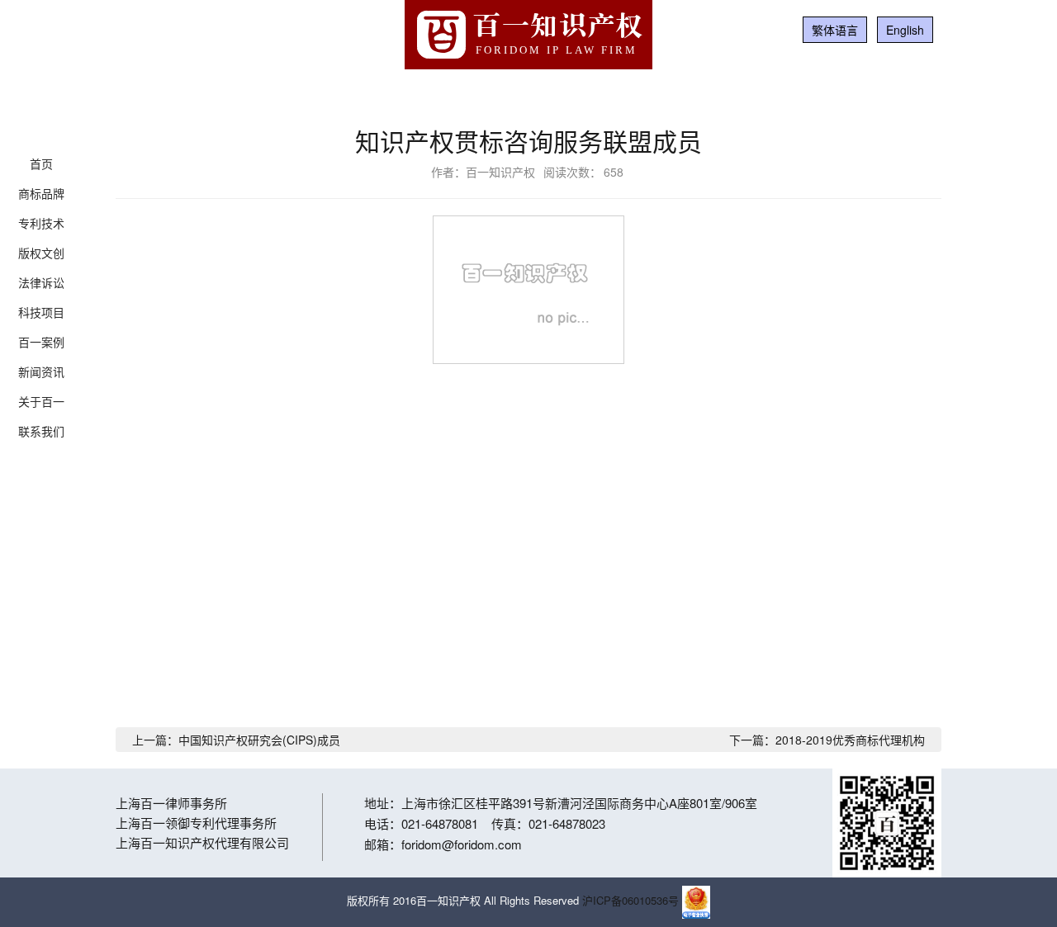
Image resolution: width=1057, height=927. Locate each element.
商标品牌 (41, 193)
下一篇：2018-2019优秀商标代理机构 (827, 739)
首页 (41, 163)
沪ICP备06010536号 (630, 900)
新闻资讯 (41, 371)
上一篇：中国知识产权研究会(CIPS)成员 (236, 739)
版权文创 (41, 252)
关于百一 (41, 401)
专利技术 (41, 223)
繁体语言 (835, 29)
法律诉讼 (41, 282)
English (905, 29)
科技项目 (41, 312)
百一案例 (41, 341)
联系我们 (41, 431)
